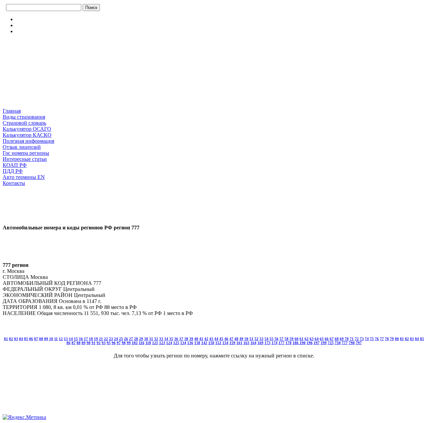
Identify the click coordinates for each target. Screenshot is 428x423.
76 (377, 339)
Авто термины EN (24, 177)
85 (422, 339)
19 (96, 339)
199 (324, 343)
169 (260, 343)
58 (287, 339)
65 (322, 339)
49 (241, 339)
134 (183, 343)
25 (121, 339)
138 (197, 343)
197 (317, 343)
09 (46, 339)
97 (119, 343)
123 (162, 343)
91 (94, 343)
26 (126, 339)
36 (176, 339)
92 (99, 343)
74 (367, 339)
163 (246, 343)
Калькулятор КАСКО (27, 135)
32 (156, 339)
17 (86, 339)
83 (412, 339)
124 (169, 343)
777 (345, 343)
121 (155, 343)
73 (362, 339)
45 (221, 339)
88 (79, 343)
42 (206, 339)
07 (36, 339)
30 (146, 339)
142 (204, 343)
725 (331, 343)
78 (387, 339)
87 (74, 343)
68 (337, 339)
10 (51, 339)
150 (211, 343)
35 (171, 339)
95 (109, 343)
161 (239, 343)
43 (211, 339)
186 (296, 343)
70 (347, 339)
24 (116, 339)
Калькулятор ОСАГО (27, 129)
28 (136, 339)
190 (303, 343)
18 (91, 339)
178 (289, 343)
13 (66, 339)
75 (372, 339)
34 (166, 339)
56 (277, 339)
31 (151, 339)
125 (176, 343)
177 (282, 343)
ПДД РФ (13, 171)
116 (141, 343)
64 (317, 339)
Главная (12, 111)
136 (190, 343)
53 (261, 339)
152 (218, 343)
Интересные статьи (25, 159)
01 (6, 339)
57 (282, 339)
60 (297, 339)
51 (251, 339)
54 (266, 339)
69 (342, 339)
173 (267, 343)
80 (397, 339)
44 (216, 339)
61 (302, 339)
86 (69, 343)
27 (131, 339)
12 (61, 339)
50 (246, 339)
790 (352, 343)
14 (71, 339)
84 (417, 339)
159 (232, 343)
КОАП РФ (15, 165)
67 (332, 339)
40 (196, 339)
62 (307, 339)
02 (11, 339)
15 (76, 339)
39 (191, 339)
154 (225, 343)
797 (359, 343)
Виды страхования (24, 117)
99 (129, 343)
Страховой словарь (24, 123)
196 (310, 343)
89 (84, 343)
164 (253, 343)
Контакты (14, 183)
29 (141, 339)
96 (114, 343)
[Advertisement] (36, 73)
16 (81, 339)
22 (106, 339)
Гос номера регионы (26, 153)
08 (41, 339)
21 (101, 339)
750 (338, 343)
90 (89, 343)
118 (148, 343)
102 (135, 343)
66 (327, 339)
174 (275, 343)
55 (272, 339)
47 (231, 339)
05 (26, 339)
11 (56, 339)
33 (161, 339)
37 (181, 339)
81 (402, 339)
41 (201, 339)
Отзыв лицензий (22, 147)
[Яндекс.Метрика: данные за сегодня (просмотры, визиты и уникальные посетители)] (24, 417)
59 (292, 339)
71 (352, 339)
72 (357, 339)
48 (236, 339)
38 (186, 339)
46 (226, 339)
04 (21, 339)
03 (16, 339)
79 (392, 339)
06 (31, 339)
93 (104, 343)
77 (382, 339)
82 (407, 339)
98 (124, 343)
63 (312, 339)
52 (256, 339)
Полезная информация (28, 141)
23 (111, 339)
